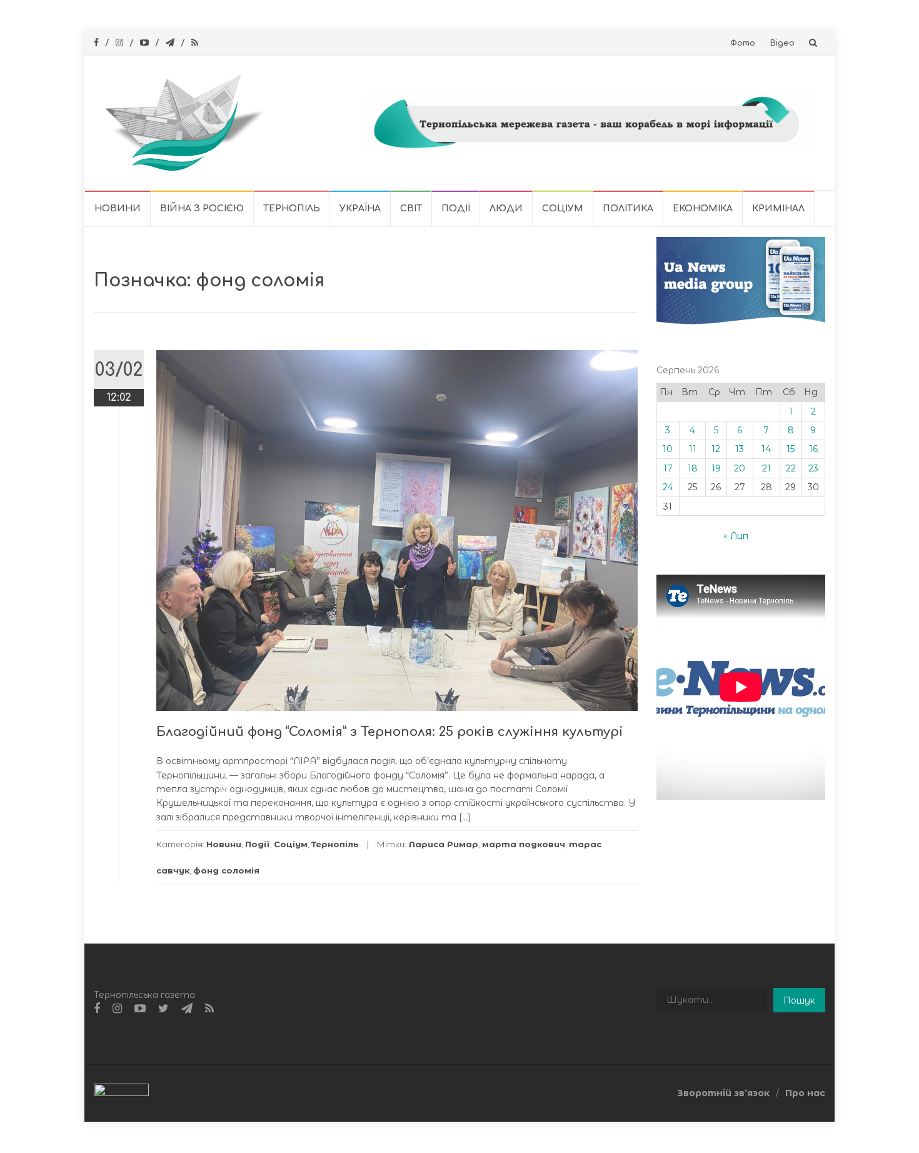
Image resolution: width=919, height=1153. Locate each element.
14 (766, 449)
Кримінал (778, 208)
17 (668, 468)
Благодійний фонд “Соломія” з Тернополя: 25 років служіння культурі (389, 732)
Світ (411, 208)
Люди (506, 208)
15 (790, 449)
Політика (628, 208)
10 (668, 449)
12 (715, 449)
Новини (117, 208)
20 (739, 468)
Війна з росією (202, 208)
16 (813, 449)
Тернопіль (291, 208)
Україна (360, 208)
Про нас (805, 1093)
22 (791, 468)
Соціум (562, 208)
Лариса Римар (443, 844)
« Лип (735, 535)
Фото (742, 43)
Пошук (799, 1000)
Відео (782, 43)
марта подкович (523, 844)
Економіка (703, 208)
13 (739, 449)
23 (813, 468)
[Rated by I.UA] (121, 1092)
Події (455, 208)
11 (692, 449)
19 (716, 468)
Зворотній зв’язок (723, 1093)
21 (766, 468)
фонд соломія (226, 870)
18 (693, 468)
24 (668, 487)
